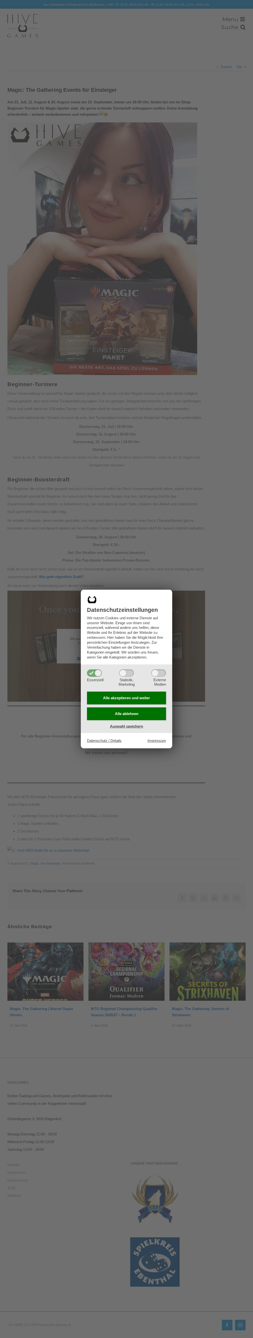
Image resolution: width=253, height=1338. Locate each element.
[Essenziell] (94, 673)
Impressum (157, 740)
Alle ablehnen (126, 714)
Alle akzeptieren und (126, 698)
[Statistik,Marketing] (126, 673)
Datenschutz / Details (104, 740)
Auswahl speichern (126, 726)
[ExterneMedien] (158, 673)
